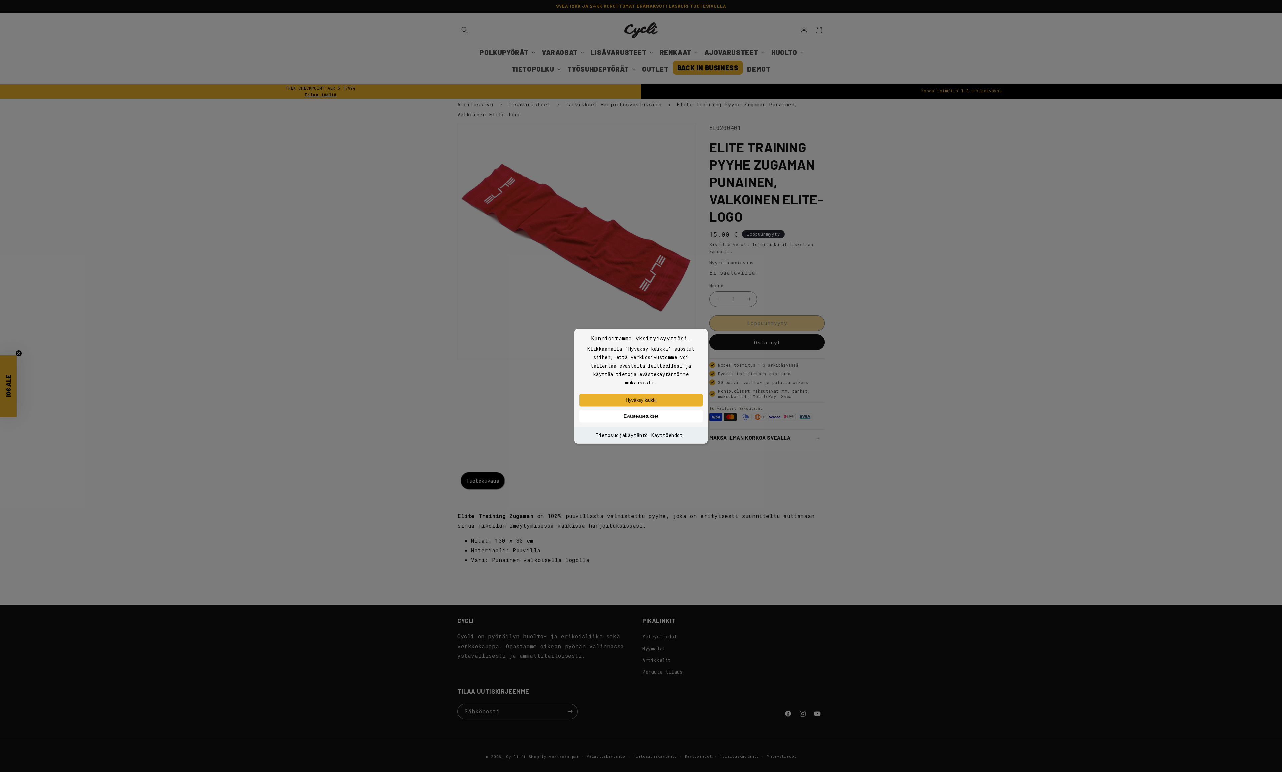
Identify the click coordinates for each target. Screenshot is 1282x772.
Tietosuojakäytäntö (622, 435)
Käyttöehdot (667, 435)
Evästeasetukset (641, 416)
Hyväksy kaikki (641, 400)
